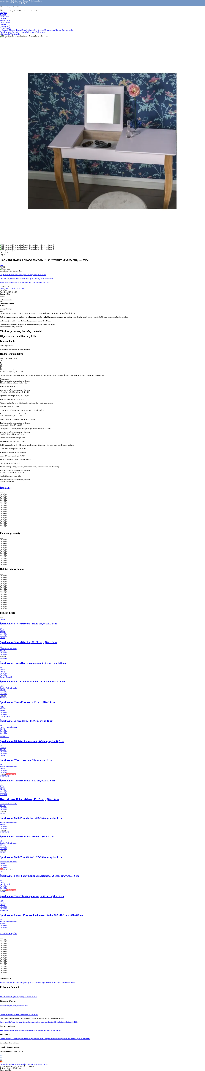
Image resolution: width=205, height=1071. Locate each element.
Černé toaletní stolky (68, 982)
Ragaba (28, 982)
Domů (2, 32)
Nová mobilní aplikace (74, 1039)
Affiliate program (61, 1039)
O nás (13, 1039)
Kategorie (7, 32)
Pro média (51, 1039)
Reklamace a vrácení (22, 1030)
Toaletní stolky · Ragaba (18, 982)
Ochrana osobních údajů (22, 1064)
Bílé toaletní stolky (37, 982)
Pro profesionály (42, 1039)
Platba (31, 1030)
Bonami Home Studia (40, 1030)
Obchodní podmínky (7, 1064)
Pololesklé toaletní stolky (52, 982)
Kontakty (8, 1039)
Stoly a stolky (21, 32)
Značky (17, 1039)
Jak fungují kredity (54, 1030)
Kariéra (34, 1039)
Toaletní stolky (41, 32)
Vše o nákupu (4, 1030)
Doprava (12, 1030)
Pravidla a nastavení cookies (39, 1064)
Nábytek (14, 32)
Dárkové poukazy (26, 1039)
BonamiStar (86, 1039)
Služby (2, 1039)
